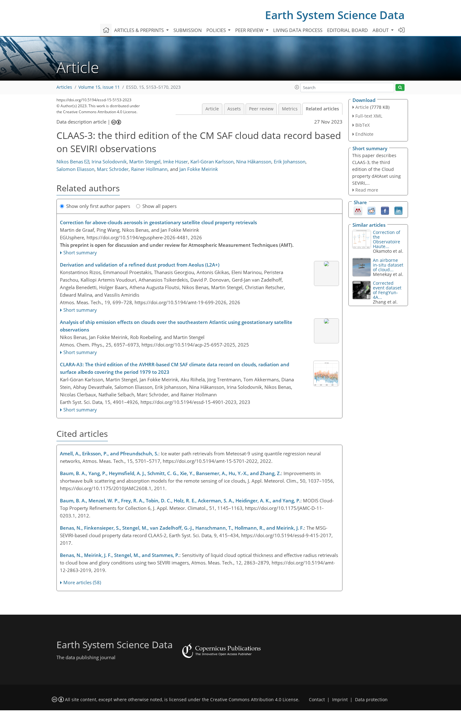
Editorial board (347, 30)
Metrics (290, 109)
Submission (187, 30)
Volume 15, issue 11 (99, 87)
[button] (297, 87)
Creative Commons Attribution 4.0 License (254, 699)
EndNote (364, 134)
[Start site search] (400, 87)
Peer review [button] (250, 30)
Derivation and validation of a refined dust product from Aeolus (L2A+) (140, 265)
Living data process (297, 30)
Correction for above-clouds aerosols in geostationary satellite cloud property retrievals (158, 222)
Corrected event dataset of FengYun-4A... (387, 290)
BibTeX (362, 125)
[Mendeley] (358, 210)
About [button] (381, 30)
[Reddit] (371, 210)
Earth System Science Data (335, 15)
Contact (317, 699)
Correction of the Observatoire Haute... (386, 239)
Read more (366, 190)
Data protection (371, 699)
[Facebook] (385, 210)
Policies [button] (216, 30)
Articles (64, 87)
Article (212, 109)
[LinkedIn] (398, 210)
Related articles (322, 109)
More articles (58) (82, 582)
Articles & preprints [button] (139, 30)
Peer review (261, 109)
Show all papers (159, 206)
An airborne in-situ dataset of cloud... (388, 265)
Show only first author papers (98, 206)
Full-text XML (368, 116)
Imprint (340, 699)
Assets (234, 109)
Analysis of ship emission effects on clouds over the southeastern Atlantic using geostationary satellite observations (176, 326)
